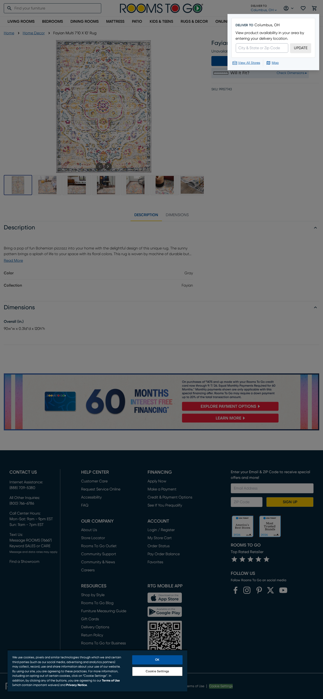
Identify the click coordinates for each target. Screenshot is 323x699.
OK (157, 659)
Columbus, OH (267, 25)
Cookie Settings (157, 671)
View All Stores (249, 63)
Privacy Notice (76, 685)
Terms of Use (111, 680)
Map (275, 63)
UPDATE (300, 48)
